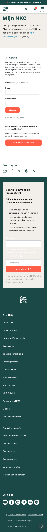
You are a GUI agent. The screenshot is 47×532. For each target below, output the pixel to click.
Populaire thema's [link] (12, 428)
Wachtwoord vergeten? (14, 118)
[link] (6, 9)
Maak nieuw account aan (23, 142)
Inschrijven (21, 269)
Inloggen (12, 110)
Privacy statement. (14, 282)
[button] (35, 9)
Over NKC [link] (8, 315)
